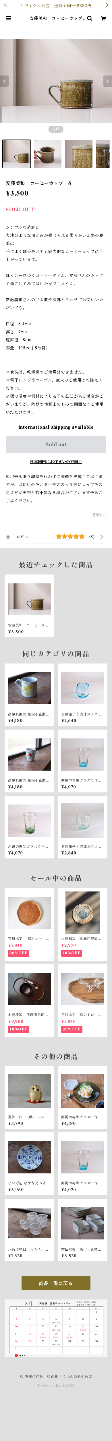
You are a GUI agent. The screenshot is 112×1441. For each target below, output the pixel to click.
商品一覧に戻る (56, 1283)
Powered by (50, 1386)
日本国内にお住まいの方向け (56, 461)
